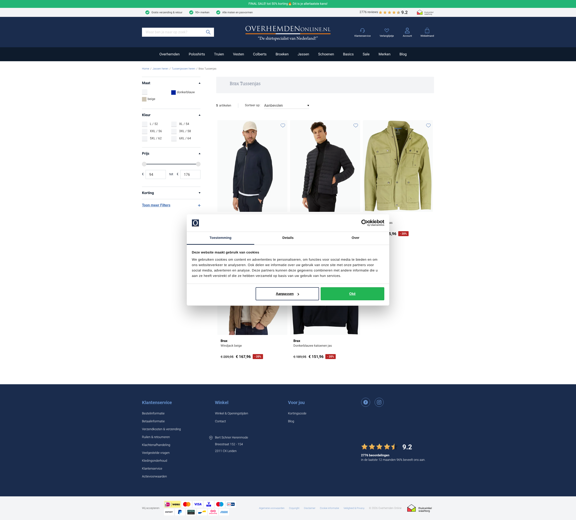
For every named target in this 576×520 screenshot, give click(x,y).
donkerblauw (186, 92)
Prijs (145, 153)
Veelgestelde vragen (156, 453)
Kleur (146, 115)
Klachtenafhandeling (156, 445)
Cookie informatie (329, 508)
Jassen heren (160, 68)
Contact (220, 421)
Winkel (221, 402)
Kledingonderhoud (154, 461)
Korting (148, 193)
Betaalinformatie (153, 421)
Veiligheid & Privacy (354, 508)
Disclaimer (309, 508)
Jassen (303, 54)
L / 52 (154, 124)
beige (151, 99)
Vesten (238, 54)
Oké (352, 294)
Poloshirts (197, 54)
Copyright (294, 508)
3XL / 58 (185, 131)
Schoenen (326, 54)
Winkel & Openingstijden (231, 413)
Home (145, 68)
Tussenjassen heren (183, 68)
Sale (366, 54)
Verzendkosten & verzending (161, 429)
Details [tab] (288, 238)
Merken (384, 54)
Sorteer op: (252, 105)
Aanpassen (285, 294)
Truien (219, 54)
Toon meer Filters (156, 205)
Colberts (259, 54)
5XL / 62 (156, 138)
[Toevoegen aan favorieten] (283, 125)
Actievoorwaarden (154, 476)
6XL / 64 (185, 138)
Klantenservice (157, 402)
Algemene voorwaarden (272, 508)
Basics (348, 54)
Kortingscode (297, 413)
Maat (146, 83)
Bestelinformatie (153, 413)
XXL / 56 (156, 131)
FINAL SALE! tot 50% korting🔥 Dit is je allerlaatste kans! (288, 4)
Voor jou (296, 402)
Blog (403, 54)
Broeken (282, 54)
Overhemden (169, 54)
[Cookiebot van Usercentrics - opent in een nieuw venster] (364, 223)
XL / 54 (184, 124)
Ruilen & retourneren (156, 437)
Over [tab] (356, 238)
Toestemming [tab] (220, 238)
